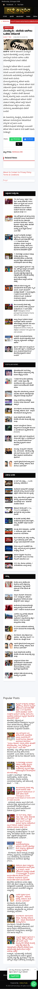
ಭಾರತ (12, 16)
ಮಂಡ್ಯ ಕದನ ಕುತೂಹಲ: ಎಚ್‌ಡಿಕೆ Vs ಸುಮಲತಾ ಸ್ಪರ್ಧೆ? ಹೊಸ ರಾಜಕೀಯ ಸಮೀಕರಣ (24, 532)
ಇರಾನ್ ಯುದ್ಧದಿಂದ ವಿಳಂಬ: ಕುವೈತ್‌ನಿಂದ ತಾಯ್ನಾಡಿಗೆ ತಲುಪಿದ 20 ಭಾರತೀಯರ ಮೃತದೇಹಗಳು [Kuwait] (24, 429)
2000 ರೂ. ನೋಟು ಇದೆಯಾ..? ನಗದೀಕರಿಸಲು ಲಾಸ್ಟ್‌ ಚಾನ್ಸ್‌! (23, 565)
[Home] (19, 10)
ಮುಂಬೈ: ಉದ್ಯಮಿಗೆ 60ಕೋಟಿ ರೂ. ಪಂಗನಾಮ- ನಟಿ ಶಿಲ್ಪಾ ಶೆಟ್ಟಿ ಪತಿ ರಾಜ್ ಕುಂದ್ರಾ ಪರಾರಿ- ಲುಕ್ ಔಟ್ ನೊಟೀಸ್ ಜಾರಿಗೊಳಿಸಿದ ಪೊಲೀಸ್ (24, 453)
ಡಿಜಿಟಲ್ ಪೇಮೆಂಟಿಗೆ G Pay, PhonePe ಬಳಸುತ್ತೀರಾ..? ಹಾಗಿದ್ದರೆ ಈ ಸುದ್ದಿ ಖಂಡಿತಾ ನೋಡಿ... (23, 511)
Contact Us (15, 173)
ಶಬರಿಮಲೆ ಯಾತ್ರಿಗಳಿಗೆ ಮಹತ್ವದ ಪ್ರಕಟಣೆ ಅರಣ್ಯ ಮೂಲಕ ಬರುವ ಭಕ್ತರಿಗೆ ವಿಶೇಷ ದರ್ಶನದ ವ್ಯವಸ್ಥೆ (24, 491)
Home (5, 16)
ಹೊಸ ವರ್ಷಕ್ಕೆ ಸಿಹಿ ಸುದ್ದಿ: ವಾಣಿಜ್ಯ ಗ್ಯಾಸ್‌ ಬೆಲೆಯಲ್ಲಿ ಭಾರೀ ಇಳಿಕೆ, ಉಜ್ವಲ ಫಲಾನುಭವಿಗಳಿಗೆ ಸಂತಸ (24, 540)
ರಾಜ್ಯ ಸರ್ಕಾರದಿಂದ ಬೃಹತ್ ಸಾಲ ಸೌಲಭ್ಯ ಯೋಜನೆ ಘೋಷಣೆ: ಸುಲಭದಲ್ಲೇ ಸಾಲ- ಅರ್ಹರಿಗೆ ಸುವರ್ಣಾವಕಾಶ (24, 501)
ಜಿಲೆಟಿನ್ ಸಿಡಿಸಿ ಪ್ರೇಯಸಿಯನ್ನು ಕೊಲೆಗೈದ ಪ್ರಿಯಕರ (23, 675)
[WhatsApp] (34, 984)
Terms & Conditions (11, 175)
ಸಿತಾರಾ (28, 16)
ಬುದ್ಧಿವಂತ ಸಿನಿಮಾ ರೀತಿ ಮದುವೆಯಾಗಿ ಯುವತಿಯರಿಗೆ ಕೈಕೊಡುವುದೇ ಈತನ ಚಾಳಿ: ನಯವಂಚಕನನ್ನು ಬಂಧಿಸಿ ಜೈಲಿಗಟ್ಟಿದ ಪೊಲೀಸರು (23, 665)
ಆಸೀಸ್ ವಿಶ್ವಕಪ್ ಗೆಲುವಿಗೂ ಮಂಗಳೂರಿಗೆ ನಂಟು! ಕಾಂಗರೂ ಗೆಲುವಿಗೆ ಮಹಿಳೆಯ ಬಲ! (23, 557)
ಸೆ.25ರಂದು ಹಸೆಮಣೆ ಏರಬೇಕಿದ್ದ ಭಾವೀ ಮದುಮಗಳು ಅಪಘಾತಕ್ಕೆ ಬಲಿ (24, 629)
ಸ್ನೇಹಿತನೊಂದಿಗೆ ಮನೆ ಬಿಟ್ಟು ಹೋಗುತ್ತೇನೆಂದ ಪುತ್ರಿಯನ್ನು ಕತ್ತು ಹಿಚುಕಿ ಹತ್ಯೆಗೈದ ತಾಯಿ (24, 373)
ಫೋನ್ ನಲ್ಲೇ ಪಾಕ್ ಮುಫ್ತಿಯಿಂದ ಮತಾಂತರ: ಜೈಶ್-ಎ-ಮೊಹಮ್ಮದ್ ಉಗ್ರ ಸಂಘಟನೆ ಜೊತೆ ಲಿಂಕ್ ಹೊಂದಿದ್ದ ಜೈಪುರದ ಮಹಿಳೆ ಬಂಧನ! (24, 351)
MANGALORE (8, 27)
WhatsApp (16, 139)
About (5, 976)
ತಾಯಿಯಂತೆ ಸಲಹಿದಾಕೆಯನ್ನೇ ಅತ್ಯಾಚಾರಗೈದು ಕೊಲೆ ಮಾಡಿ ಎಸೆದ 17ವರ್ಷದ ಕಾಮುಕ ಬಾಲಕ (24, 608)
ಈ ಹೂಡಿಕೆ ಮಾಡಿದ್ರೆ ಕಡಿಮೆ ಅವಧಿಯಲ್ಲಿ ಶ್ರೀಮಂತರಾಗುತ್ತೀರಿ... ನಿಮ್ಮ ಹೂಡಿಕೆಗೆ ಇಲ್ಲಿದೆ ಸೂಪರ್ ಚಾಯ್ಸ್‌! (24, 522)
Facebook (9, 5)
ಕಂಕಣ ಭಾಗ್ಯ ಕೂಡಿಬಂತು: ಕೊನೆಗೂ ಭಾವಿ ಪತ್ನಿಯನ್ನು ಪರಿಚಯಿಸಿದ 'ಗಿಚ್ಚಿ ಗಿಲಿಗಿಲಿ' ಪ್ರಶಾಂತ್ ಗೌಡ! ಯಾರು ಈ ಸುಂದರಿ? (22, 586)
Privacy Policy (25, 173)
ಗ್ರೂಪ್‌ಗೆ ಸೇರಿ (15, 976)
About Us (7, 173)
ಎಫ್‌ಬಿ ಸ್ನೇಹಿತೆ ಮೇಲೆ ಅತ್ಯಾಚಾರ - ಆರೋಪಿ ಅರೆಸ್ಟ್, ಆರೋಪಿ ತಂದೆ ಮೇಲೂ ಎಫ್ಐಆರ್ (24, 464)
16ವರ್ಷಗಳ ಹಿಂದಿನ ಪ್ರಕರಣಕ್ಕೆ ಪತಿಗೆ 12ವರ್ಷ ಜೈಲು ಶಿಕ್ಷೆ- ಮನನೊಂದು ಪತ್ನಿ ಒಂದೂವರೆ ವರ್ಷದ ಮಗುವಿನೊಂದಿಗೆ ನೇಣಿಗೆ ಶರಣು (24, 383)
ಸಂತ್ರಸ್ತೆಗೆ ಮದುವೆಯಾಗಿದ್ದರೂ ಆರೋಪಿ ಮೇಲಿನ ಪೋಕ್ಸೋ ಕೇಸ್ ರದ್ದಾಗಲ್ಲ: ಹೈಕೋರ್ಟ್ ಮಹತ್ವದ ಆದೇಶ (24, 340)
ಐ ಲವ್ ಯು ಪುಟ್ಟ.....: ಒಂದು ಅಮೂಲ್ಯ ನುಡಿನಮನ (23, 482)
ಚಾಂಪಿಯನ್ (19, 16)
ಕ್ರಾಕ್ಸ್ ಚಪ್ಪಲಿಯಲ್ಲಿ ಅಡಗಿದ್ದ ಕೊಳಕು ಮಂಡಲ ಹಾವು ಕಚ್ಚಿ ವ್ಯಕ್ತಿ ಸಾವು (24, 419)
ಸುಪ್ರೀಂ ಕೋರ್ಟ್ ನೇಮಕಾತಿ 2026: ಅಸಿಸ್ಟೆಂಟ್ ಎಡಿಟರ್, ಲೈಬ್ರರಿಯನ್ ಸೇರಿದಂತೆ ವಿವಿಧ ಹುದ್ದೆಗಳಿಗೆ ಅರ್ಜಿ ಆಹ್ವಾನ (23, 598)
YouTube (20, 5)
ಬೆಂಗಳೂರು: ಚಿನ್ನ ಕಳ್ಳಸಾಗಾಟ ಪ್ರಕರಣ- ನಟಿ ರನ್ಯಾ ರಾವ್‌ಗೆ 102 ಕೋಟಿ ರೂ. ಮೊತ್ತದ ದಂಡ (24, 637)
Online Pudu (24, 983)
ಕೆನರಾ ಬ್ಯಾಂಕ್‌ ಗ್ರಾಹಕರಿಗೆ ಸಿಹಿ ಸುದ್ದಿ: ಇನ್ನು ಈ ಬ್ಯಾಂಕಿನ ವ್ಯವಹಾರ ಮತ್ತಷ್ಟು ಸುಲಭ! (24, 549)
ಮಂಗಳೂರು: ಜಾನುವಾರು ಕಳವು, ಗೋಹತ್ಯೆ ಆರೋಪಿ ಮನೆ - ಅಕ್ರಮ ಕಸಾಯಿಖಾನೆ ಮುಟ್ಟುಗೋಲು (24, 411)
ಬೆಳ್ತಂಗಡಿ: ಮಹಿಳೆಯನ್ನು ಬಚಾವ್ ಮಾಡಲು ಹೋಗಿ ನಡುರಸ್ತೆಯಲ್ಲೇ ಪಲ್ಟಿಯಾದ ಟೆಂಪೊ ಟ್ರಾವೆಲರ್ (24, 394)
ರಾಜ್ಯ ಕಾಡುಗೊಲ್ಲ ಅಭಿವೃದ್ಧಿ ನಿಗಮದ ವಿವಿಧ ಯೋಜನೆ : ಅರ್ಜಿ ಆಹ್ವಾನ (24, 402)
